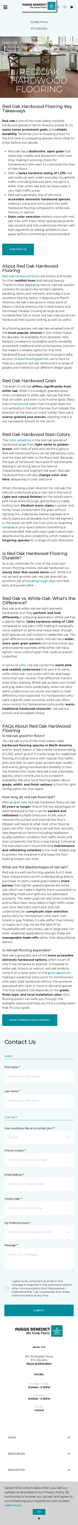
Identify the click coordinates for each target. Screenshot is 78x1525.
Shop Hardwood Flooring (29, 1020)
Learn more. (13, 1505)
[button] (58, 7)
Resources (16, 1453)
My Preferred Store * (17, 1223)
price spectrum (59, 973)
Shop (12, 1437)
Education (16, 1469)
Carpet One (9, 42)
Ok (39, 1511)
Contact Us (18, 249)
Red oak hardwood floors (21, 276)
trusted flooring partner (31, 359)
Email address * (14, 1174)
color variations (20, 440)
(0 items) (71, 7)
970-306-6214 (39, 28)
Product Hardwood (60, 42)
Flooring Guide (32, 42)
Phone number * (15, 1150)
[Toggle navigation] (5, 7)
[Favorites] (64, 7)
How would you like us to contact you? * (29, 1128)
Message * (10, 1245)
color (22, 665)
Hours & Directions (39, 1363)
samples (8, 527)
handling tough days (41, 581)
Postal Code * (12, 1199)
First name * (12, 1067)
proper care (18, 802)
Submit (39, 1310)
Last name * (11, 1091)
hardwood (20, 404)
